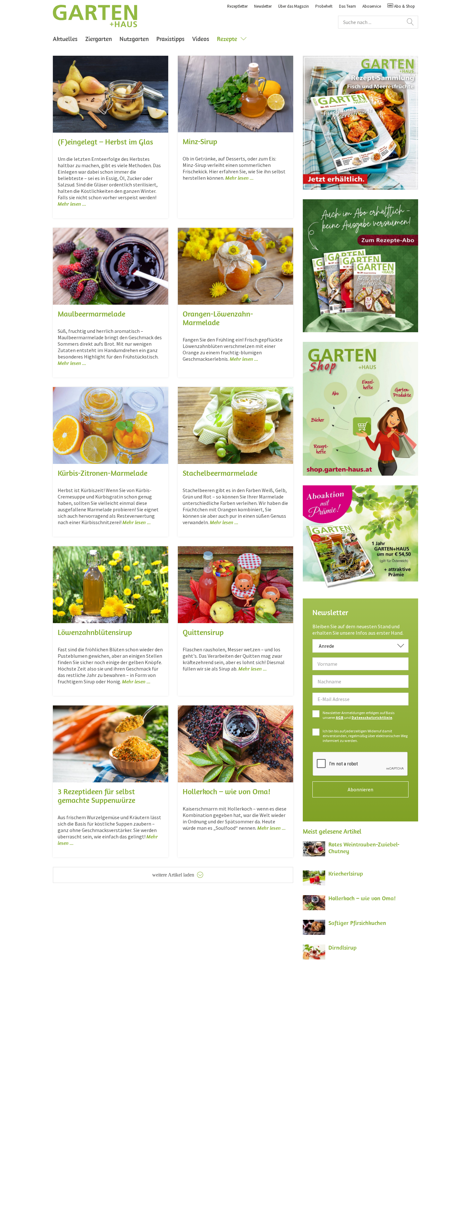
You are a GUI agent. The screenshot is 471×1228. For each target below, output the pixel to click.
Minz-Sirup (200, 141)
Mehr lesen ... (72, 204)
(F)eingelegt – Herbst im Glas (105, 141)
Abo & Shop (404, 6)
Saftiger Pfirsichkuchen (357, 923)
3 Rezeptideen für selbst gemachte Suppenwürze (96, 796)
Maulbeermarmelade (91, 313)
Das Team (347, 6)
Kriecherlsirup (345, 873)
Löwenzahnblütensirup (95, 632)
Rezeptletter (237, 6)
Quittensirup (203, 632)
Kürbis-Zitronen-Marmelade (102, 473)
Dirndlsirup (342, 947)
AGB (339, 717)
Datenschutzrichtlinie (371, 717)
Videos (200, 39)
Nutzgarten (134, 39)
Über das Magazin (293, 6)
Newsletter (263, 6)
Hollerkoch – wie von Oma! (226, 791)
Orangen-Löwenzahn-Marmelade (218, 318)
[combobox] (360, 646)
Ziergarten (98, 39)
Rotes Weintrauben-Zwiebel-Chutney (364, 847)
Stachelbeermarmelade (220, 473)
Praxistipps (170, 39)
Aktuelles (65, 39)
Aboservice (371, 6)
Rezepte (227, 39)
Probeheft (324, 6)
